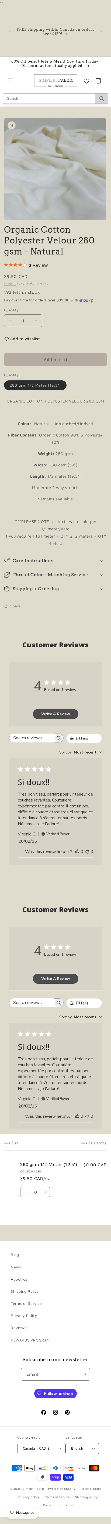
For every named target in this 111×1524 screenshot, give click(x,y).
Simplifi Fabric (33, 1488)
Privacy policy (29, 1497)
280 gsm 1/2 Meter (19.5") (35, 385)
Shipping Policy (25, 1291)
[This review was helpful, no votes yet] (77, 852)
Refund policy (91, 1488)
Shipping (10, 283)
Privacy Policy (24, 1315)
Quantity (11, 310)
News (16, 1267)
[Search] (101, 99)
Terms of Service (26, 1303)
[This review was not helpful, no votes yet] (87, 852)
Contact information (58, 1505)
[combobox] (80, 752)
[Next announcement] (101, 32)
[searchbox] (31, 738)
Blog (15, 1254)
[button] (11, 81)
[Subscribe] (84, 1374)
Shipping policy (86, 1497)
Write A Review (55, 714)
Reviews (18, 1327)
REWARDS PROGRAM (30, 1340)
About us (19, 1279)
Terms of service (57, 1497)
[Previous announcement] (10, 32)
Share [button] (15, 606)
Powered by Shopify (61, 1488)
